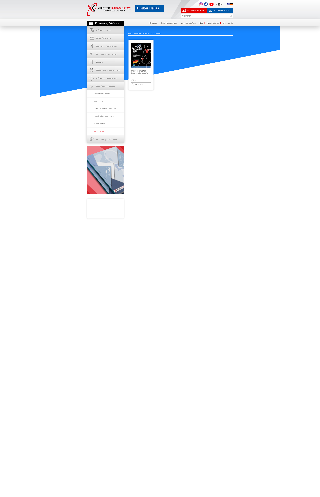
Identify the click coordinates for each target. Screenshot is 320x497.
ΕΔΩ (105, 170)
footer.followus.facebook (206, 4)
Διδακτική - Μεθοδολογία (106, 78)
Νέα (201, 23)
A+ (222, 4)
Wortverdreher (99, 101)
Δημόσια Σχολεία (188, 23)
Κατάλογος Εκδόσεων (107, 23)
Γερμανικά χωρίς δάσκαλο (106, 139)
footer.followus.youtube (211, 4)
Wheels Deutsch (99, 124)
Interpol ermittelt (99, 131)
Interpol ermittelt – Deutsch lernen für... (140, 72)
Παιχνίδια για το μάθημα (105, 86)
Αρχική (130, 33)
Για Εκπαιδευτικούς (169, 23)
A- (216, 4)
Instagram (201, 4)
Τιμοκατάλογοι (213, 23)
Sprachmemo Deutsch (102, 94)
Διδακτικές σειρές (104, 30)
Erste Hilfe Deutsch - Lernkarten (105, 109)
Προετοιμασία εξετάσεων (106, 46)
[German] (231, 4)
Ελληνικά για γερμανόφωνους (108, 70)
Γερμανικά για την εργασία (106, 54)
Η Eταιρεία (153, 23)
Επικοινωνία (228, 23)
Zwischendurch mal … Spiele (104, 116)
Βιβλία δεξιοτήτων (104, 38)
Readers (99, 62)
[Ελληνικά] (228, 4)
